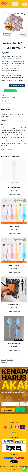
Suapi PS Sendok (14, 226)
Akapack (19, 470)
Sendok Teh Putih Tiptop (14, 343)
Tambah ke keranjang (17, 85)
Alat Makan (11, 101)
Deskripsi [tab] (7, 104)
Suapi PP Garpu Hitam (14, 304)
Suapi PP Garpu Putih (14, 187)
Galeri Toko (8, 410)
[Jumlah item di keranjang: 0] (24, 4)
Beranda (3, 360)
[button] (24, 14)
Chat (21, 410)
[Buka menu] (15, 4)
